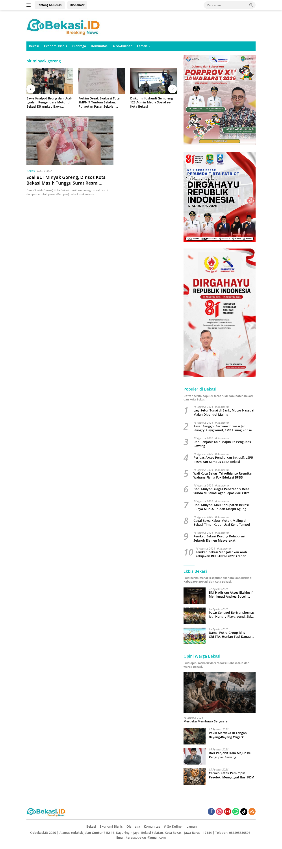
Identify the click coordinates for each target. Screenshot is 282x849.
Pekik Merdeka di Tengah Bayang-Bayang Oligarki (228, 735)
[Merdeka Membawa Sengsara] (220, 692)
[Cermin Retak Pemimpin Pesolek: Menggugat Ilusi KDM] (195, 776)
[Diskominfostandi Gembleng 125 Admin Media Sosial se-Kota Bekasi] (153, 81)
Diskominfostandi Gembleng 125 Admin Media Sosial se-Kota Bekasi (151, 102)
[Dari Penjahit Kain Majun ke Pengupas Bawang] (195, 756)
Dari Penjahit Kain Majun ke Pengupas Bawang (222, 444)
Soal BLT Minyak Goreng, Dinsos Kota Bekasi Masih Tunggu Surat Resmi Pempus (66, 183)
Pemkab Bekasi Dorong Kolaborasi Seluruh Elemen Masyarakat (219, 538)
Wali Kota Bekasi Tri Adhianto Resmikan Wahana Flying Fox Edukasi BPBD (223, 475)
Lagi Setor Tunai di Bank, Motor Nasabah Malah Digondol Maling (224, 412)
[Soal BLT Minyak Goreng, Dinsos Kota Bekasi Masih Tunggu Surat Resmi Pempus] (69, 140)
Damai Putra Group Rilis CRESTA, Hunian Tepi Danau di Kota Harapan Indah (231, 635)
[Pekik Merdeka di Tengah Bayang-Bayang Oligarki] (195, 736)
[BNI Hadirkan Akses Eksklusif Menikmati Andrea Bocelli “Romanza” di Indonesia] (195, 595)
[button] (251, 4)
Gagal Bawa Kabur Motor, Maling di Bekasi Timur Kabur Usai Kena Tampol (221, 523)
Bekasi (34, 46)
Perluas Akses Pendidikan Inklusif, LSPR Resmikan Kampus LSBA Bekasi (223, 460)
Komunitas (99, 46)
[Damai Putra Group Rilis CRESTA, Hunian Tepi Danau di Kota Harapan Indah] (195, 636)
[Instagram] (219, 812)
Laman (142, 46)
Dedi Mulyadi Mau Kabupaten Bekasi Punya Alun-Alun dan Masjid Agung (221, 507)
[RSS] (252, 812)
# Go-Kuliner (122, 46)
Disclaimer (77, 5)
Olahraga (79, 46)
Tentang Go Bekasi (49, 5)
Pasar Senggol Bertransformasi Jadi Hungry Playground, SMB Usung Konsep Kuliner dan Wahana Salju (223, 428)
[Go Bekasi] (63, 25)
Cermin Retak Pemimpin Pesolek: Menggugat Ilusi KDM (231, 775)
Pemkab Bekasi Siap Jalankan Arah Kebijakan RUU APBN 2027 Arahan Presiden (221, 554)
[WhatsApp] (235, 812)
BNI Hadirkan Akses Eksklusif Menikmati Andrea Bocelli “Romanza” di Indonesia (230, 594)
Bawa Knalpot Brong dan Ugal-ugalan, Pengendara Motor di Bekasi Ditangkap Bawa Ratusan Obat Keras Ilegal (49, 102)
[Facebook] (211, 812)
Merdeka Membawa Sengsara (206, 721)
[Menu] (29, 5)
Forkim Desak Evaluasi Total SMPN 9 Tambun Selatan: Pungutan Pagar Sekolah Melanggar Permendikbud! (99, 102)
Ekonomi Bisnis (55, 46)
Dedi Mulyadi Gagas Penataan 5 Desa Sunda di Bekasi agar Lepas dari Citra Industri (221, 491)
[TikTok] (243, 811)
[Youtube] (227, 812)
